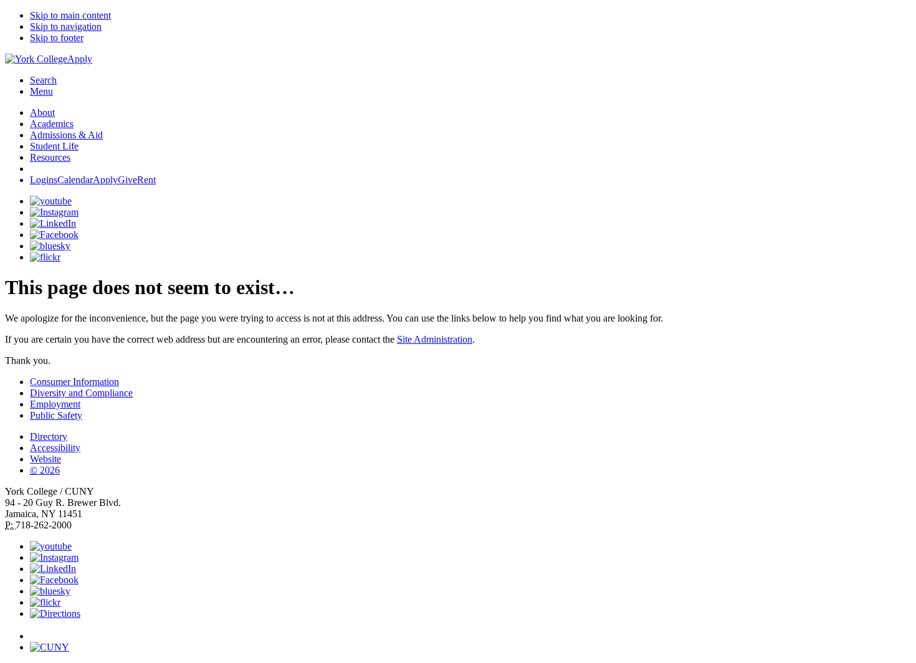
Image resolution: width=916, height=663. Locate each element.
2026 (45, 470)
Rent (146, 179)
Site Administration (434, 339)
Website (45, 459)
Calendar (75, 179)
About (42, 112)
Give (127, 179)
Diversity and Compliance (81, 393)
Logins (43, 179)
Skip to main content (70, 15)
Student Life (54, 146)
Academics (52, 123)
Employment (55, 404)
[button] (470, 630)
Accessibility (55, 447)
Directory (48, 436)
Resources (50, 157)
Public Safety (56, 415)
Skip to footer (56, 37)
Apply (79, 59)
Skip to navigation (66, 26)
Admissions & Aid (66, 135)
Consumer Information (74, 381)
